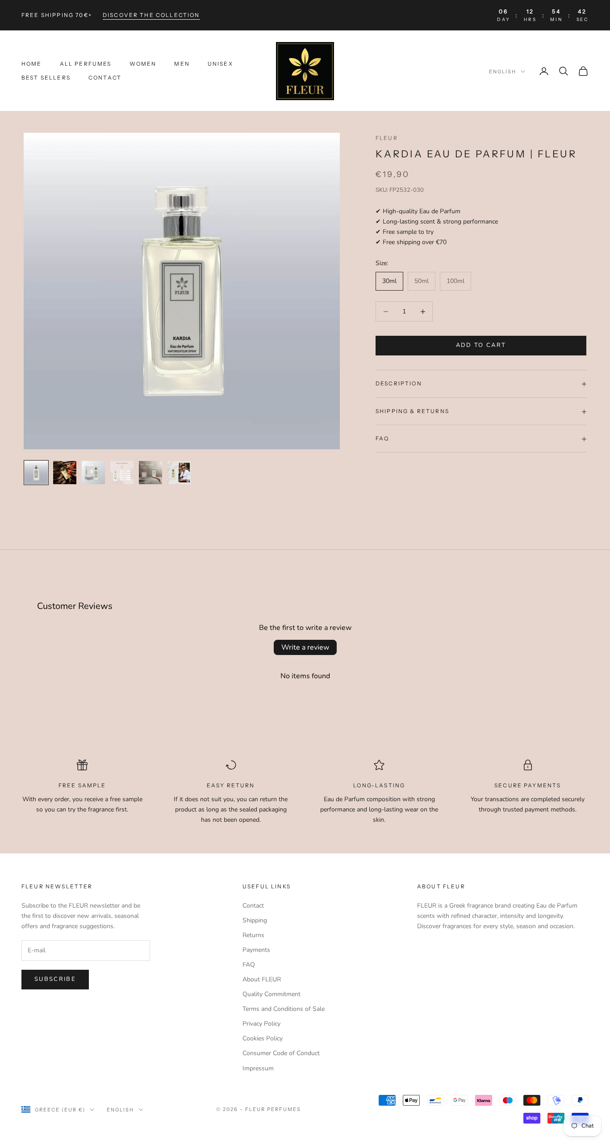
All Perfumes (86, 64)
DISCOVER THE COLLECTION (151, 15)
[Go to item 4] (121, 472)
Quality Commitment (271, 994)
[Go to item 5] (150, 472)
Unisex (220, 64)
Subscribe (55, 979)
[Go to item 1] (36, 472)
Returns (253, 935)
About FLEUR (261, 979)
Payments (256, 950)
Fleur (387, 138)
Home (31, 64)
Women (143, 64)
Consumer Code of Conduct (281, 1053)
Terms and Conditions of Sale (283, 1009)
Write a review (305, 647)
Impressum (258, 1068)
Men (181, 64)
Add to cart (481, 346)
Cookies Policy (262, 1038)
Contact (104, 77)
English (502, 71)
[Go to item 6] (179, 472)
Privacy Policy (261, 1023)
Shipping (254, 920)
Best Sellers (46, 77)
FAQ (248, 964)
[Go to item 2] (64, 472)
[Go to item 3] (93, 472)
